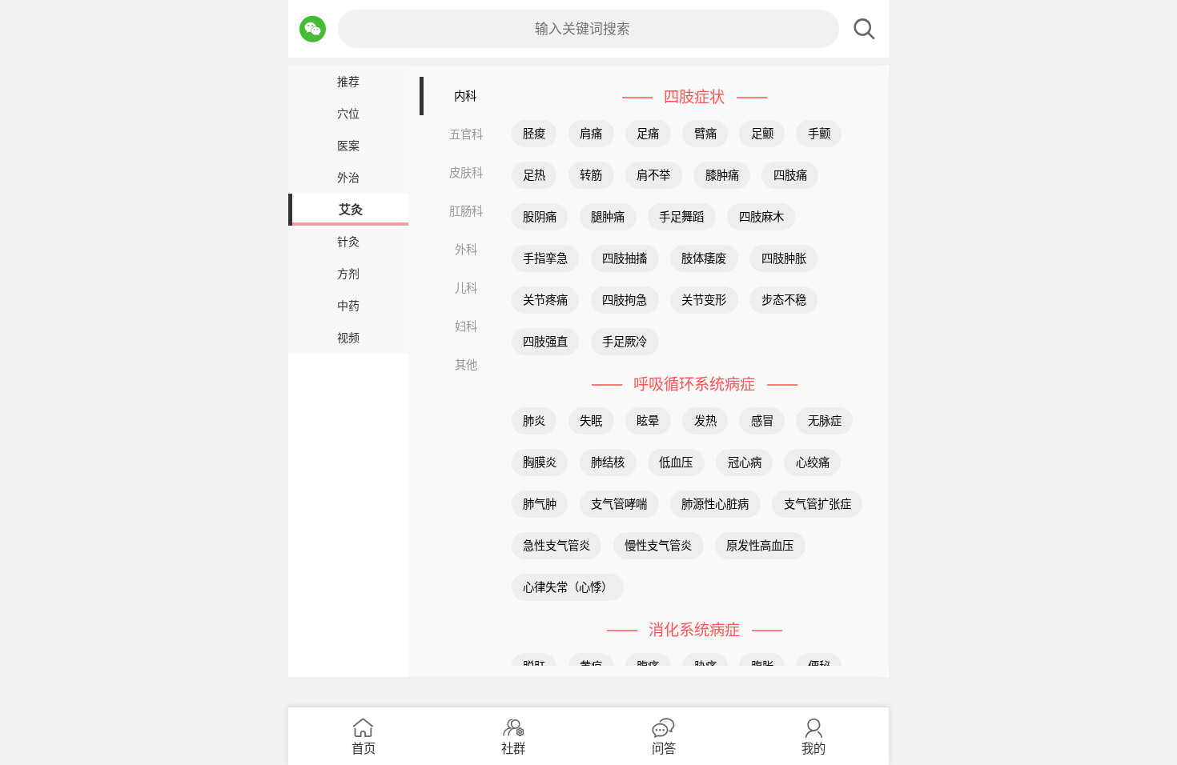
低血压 (676, 462)
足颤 (762, 133)
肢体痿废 (703, 258)
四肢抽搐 (624, 258)
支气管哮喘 (619, 504)
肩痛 (591, 133)
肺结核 (608, 462)
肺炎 (534, 420)
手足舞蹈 (681, 216)
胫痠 (534, 133)
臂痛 (705, 133)
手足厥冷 (624, 341)
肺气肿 (539, 504)
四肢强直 (545, 341)
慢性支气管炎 (658, 545)
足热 (534, 175)
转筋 (591, 175)
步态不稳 (783, 299)
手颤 (819, 133)
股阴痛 (539, 216)
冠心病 (744, 462)
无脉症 (825, 420)
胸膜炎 (539, 462)
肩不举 (653, 175)
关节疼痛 (545, 299)
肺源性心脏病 (715, 504)
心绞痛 (813, 462)
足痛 (648, 133)
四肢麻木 (761, 216)
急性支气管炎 (556, 545)
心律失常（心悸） (568, 587)
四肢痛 (790, 175)
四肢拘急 (624, 299)
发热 (705, 420)
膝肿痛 (722, 175)
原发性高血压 (759, 545)
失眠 (591, 420)
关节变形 (703, 299)
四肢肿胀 (783, 258)
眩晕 (648, 420)
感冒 (762, 420)
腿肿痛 (608, 216)
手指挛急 (545, 258)
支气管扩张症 (817, 504)
